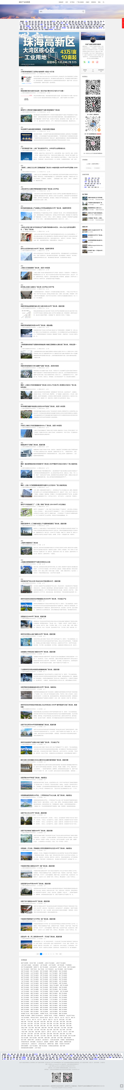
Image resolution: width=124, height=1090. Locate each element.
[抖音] (101, 62)
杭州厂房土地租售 (44, 981)
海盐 (82, 23)
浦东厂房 (73, 1017)
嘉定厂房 (50, 1019)
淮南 (61, 24)
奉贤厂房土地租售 (25, 971)
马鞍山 (54, 24)
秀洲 (85, 23)
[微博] (97, 62)
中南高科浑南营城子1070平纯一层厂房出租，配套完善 (38, 919)
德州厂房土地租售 (63, 993)
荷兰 (94, 27)
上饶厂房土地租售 (54, 1011)
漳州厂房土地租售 (44, 1003)
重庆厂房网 (37, 1027)
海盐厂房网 (36, 1021)
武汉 (83, 24)
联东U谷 (35, 29)
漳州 (36, 27)
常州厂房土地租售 (54, 983)
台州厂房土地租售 (63, 981)
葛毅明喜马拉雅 (67, 1041)
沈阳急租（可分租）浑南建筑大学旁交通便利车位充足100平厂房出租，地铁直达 (46, 848)
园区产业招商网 (24, 2)
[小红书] (95, 65)
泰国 (71, 27)
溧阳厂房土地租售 (44, 973)
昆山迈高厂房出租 (70, 1015)
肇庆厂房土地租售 (54, 1003)
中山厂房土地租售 (63, 1003)
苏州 (91, 21)
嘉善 (70, 23)
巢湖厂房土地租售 (64, 985)
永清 (51, 26)
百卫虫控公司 (40, 1041)
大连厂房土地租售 (44, 993)
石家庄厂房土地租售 (54, 991)
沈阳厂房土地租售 (54, 989)
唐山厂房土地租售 (35, 991)
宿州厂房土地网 (33, 1037)
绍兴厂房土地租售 (63, 979)
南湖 (76, 23)
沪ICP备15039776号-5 (70, 1066)
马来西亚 (82, 27)
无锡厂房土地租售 (63, 973)
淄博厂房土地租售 (35, 995)
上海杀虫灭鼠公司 (25, 1043)
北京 (32, 26)
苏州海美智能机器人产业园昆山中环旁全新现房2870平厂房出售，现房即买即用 (46, 208)
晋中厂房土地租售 (25, 997)
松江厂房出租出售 (49, 969)
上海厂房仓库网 (52, 965)
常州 (51, 23)
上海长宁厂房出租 (62, 967)
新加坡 (86, 27)
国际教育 (46, 1041)
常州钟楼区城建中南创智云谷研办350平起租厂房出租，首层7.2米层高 (43, 406)
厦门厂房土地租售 (54, 1001)
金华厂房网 (30, 1033)
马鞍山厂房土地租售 (54, 985)
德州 (103, 26)
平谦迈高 (46, 29)
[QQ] (88, 62)
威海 (21, 27)
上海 (26, 21)
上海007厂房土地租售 (61, 963)
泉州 (39, 27)
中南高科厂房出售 (48, 1015)
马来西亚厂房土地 (44, 1013)
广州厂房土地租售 (54, 999)
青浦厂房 (45, 1019)
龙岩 (42, 27)
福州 (33, 27)
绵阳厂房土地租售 (54, 1005)
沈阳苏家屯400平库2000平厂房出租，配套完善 (36, 883)
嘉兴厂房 (51, 1017)
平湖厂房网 (30, 1021)
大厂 (48, 26)
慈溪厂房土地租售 (54, 981)
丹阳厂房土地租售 (44, 975)
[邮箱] (93, 62)
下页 (57, 954)
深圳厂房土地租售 (25, 999)
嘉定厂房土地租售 (68, 969)
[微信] (84, 62)
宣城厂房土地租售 (63, 987)
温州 (39, 24)
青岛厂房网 (42, 1029)
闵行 (36, 21)
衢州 (33, 24)
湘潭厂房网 (47, 1037)
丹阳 (48, 23)
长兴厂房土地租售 (35, 983)
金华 (36, 24)
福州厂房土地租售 (44, 999)
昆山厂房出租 (41, 969)
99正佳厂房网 (33, 963)
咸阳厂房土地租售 (63, 1009)
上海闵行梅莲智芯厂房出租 (29, 543)
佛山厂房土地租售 (44, 1001)
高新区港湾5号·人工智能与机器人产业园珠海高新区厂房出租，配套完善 (43, 523)
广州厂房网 (23, 1029)
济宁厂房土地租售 (63, 995)
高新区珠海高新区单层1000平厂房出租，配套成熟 (37, 325)
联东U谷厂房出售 (44, 1017)
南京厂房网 (23, 1039)
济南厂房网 (31, 1031)
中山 (76, 21)
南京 (57, 23)
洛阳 (76, 24)
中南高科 (26, 29)
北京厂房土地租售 (44, 989)
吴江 (86, 1054)
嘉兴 (66, 23)
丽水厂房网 (42, 1033)
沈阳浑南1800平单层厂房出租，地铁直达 (34, 777)
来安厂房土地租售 (44, 985)
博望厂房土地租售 (54, 987)
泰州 (36, 23)
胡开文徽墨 (32, 1041)
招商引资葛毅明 (24, 1045)
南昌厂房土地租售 (63, 1007)
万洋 (39, 29)
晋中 (74, 26)
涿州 (65, 26)
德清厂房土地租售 (44, 983)
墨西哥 (90, 27)
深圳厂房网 (69, 1027)
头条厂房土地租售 (34, 1045)
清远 (82, 21)
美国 (97, 27)
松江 (33, 21)
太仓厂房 (62, 1017)
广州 (61, 21)
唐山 (97, 26)
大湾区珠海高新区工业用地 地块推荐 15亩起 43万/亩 (37, 71)
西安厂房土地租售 (44, 1005)
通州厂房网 (62, 1023)
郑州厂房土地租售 (54, 1009)
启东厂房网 (42, 1023)
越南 (74, 27)
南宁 (51, 27)
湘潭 (21, 26)
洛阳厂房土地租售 (25, 1007)
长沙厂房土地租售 (35, 1007)
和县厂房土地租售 (44, 987)
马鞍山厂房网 (24, 1027)
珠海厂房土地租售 (25, 1005)
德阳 (98, 24)
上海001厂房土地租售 (49, 963)
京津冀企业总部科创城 (54, 1045)
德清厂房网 (68, 1021)
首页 (67, 2)
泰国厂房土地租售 (35, 1013)
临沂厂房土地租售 (44, 997)
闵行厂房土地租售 (44, 967)
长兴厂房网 (36, 1023)
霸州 (57, 26)
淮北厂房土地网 (24, 1037)
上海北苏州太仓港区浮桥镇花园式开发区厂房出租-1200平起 (40, 189)
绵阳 (86, 26)
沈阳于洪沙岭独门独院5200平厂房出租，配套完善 (37, 830)
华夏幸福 (31, 29)
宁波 (24, 24)
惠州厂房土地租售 (25, 1001)
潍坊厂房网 (55, 1029)
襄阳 (89, 24)
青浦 (39, 21)
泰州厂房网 (55, 1025)
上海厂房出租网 (43, 965)
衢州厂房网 (55, 1033)
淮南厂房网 (49, 1035)
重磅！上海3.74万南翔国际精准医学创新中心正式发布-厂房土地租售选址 (44, 485)
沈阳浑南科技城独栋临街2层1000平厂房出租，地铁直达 (38, 687)
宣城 (64, 24)
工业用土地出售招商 (54, 1039)
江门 (67, 21)
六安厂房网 (42, 1035)
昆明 (48, 27)
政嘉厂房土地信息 (43, 1045)
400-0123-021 (57, 29)
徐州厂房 (65, 1031)
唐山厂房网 (62, 1029)
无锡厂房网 (30, 1025)
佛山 (79, 21)
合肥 (45, 24)
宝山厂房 (56, 1019)
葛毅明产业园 (51, 1043)
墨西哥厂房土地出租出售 (37, 1015)
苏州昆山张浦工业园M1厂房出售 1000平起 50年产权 (37, 287)
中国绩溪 (62, 1039)
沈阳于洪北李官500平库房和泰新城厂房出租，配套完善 (38, 724)
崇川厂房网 (23, 1025)
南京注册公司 (45, 1039)
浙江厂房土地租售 (35, 979)
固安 (42, 26)
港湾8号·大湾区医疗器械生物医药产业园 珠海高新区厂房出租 (40, 110)
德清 (95, 23)
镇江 (33, 23)
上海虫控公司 (34, 1043)
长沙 (101, 24)
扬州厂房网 (42, 1025)
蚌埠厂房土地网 (71, 1035)
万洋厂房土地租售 (25, 1017)
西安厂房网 (56, 1027)
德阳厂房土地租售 (54, 993)
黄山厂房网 (68, 1033)
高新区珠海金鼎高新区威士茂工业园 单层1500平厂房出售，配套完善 (42, 306)
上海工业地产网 (53, 967)
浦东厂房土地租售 (71, 967)
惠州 (70, 21)
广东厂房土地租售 (35, 999)
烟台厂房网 (49, 1029)
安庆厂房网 (36, 1035)
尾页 (60, 954)
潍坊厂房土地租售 (25, 993)
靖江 (39, 23)
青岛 (27, 27)
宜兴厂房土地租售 (54, 977)
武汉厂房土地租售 (25, 989)
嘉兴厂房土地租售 (35, 981)
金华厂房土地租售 (54, 979)
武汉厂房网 (31, 1027)
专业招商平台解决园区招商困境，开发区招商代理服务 (38, 129)
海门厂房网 (55, 1023)
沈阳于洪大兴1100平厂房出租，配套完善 (34, 813)
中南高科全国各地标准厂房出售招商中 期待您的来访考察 (102, 202)
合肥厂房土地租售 (63, 983)
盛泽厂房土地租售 (25, 973)
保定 (61, 26)
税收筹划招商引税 (70, 1039)
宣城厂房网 (62, 1025)
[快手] (91, 65)
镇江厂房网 (49, 1025)
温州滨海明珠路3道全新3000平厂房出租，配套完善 (101, 240)
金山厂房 (29, 1019)
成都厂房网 (43, 1027)
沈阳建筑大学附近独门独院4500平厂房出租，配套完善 (38, 652)
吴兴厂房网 (30, 1023)
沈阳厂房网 (37, 1031)
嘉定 (30, 21)
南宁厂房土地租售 (54, 997)
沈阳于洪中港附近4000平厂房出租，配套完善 (35, 901)
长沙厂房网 (63, 1027)
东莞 (64, 21)
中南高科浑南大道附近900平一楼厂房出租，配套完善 (38, 866)
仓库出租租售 (36, 965)
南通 (27, 23)
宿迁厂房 (60, 1031)
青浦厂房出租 (34, 969)
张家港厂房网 (31, 1039)
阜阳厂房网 (55, 1035)
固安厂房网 (62, 1045)
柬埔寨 (77, 27)
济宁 (84, 26)
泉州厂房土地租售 (35, 1003)
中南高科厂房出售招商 (64, 1043)
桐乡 (79, 23)
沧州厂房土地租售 (64, 991)
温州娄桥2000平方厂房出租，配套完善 (98, 235)
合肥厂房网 (53, 1037)
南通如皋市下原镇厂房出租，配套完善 (33, 445)
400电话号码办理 (25, 1041)
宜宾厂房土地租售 (63, 1011)
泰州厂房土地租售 (35, 977)
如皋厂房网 (68, 1023)
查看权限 (98, 168)
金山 (48, 21)
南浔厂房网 (23, 1023)
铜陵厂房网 (30, 1035)
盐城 (88, 21)
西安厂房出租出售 (35, 1005)
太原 (71, 26)
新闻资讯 (93, 2)
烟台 (24, 27)
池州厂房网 (23, 1035)
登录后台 (89, 168)
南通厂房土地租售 (54, 971)
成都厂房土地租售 (35, 1009)
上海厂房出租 (38, 1047)
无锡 (54, 23)
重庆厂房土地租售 (44, 1009)
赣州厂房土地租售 (35, 1011)
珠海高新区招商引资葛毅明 (27, 1047)
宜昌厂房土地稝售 (35, 989)
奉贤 (51, 21)
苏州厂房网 (59, 1037)
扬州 (42, 23)
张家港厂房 (36, 967)
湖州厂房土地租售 (44, 979)
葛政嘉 (61, 1041)
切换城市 (61, 2)
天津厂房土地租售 (25, 991)
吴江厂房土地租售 (54, 973)
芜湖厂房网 (68, 1025)
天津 (35, 26)
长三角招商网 (40, 963)
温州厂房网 (49, 1033)
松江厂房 (39, 1019)
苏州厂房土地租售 (44, 971)
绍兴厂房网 (71, 1031)
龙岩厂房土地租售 (63, 1001)
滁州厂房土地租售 (25, 987)
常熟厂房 (57, 1017)
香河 (45, 26)
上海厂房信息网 (60, 965)
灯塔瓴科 (56, 1015)
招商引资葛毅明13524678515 (29, 73)
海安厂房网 (49, 1023)
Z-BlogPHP (60, 1087)
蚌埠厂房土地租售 (35, 987)
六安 (58, 24)
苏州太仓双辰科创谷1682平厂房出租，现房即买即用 (37, 248)
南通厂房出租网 (67, 1037)
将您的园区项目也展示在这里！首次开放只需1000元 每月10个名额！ (43, 91)
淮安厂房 (54, 1031)
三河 (54, 26)
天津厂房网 (36, 1029)
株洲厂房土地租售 (25, 1009)
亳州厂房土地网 (63, 1035)
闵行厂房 (34, 1019)
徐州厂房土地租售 (54, 975)
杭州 (89, 23)
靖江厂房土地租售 (44, 977)
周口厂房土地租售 (25, 1011)
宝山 (45, 21)
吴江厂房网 (68, 1019)
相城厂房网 (23, 1021)
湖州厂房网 (62, 1021)
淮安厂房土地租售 (25, 979)
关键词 (87, 2)
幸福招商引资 (62, 1015)
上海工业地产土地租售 (26, 965)
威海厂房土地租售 (35, 993)
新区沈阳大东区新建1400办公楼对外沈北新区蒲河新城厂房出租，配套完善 (44, 760)
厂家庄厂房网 (24, 1031)
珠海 (99, 2)
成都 (95, 24)
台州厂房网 (36, 1033)
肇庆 (73, 21)
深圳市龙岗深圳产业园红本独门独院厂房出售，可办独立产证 (40, 742)
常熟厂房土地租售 (25, 975)
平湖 (73, 23)
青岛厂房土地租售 (63, 997)
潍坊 (100, 26)
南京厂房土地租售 (63, 971)
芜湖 (48, 24)
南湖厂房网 (42, 1021)
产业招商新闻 (68, 965)
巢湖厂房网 (62, 1033)
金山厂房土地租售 (59, 969)
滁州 (51, 24)
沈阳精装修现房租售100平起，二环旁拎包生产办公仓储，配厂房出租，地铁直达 (46, 795)
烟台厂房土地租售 (44, 995)
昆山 (101, 21)
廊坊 (38, 26)
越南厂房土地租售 (63, 1013)
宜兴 (30, 23)
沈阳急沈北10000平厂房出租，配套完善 (33, 616)
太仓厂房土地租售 (35, 973)
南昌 (70, 24)
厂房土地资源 (80, 2)
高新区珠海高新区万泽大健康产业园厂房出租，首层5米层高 (40, 366)
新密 (80, 24)
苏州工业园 (61, 1019)
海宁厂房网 (55, 1021)
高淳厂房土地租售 (35, 975)
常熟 (95, 21)
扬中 (45, 23)
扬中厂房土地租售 (63, 975)
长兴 (50, 1055)
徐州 (60, 23)
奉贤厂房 (23, 1019)
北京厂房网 (30, 1029)
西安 (24, 26)
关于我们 (72, 2)
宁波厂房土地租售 (25, 981)
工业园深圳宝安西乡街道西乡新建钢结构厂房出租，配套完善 (40, 669)
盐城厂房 (43, 1031)
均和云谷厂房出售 (35, 1017)
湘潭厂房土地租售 (44, 1007)
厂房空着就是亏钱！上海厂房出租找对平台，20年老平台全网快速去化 (43, 148)
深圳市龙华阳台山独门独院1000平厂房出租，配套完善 (38, 634)
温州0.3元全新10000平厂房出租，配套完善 (99, 230)
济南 (81, 26)
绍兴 (27, 24)
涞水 (68, 26)
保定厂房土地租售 (63, 989)
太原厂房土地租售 (25, 995)
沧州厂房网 (68, 1029)
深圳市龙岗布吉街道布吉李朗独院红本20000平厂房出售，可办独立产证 (43, 599)
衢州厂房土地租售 (25, 983)
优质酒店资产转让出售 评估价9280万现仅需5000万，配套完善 (40, 581)
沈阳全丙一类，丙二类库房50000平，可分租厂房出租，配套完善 (41, 936)
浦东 (42, 21)
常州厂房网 (36, 1025)
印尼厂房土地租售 (54, 1013)
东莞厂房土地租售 (35, 1001)
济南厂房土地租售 (54, 995)
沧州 (93, 26)
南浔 (98, 23)
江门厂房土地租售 (63, 999)
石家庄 (89, 26)
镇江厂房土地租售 (63, 977)
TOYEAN (70, 1087)
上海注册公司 (38, 1039)
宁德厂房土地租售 (44, 1011)
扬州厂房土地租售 (25, 977)
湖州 (92, 23)
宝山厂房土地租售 (25, 969)
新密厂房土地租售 (63, 1005)
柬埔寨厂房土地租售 (25, 1015)
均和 (42, 29)
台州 (30, 24)
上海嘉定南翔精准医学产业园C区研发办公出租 (35, 562)
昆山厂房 (68, 1017)
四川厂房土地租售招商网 (26, 967)
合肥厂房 (49, 1031)
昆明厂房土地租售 (54, 1007)
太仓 (98, 21)
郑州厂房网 (50, 1027)
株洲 (104, 24)
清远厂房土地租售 (25, 1003)
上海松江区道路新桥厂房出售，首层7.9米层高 (35, 268)
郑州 (73, 24)
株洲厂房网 (40, 1037)
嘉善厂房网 (49, 1021)
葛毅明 (56, 1041)
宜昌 (86, 24)
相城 (23, 23)
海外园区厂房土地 (25, 1013)
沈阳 (77, 26)
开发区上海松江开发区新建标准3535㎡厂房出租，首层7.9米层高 (41, 425)
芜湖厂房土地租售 (35, 985)
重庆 (92, 24)
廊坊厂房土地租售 (35, 997)
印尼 (68, 27)
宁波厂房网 (23, 1033)
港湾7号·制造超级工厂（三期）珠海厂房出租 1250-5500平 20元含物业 (43, 504)
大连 (60, 27)
